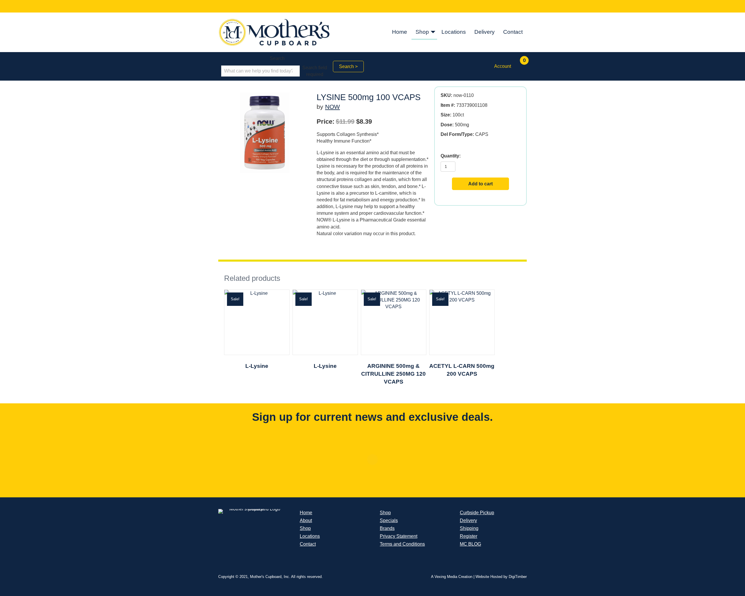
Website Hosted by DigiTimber (501, 576)
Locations (453, 32)
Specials (389, 520)
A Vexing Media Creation (451, 576)
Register (468, 536)
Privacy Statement (398, 536)
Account (502, 66)
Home (399, 32)
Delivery (484, 32)
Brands (387, 528)
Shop (422, 32)
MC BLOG (470, 544)
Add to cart (480, 183)
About (306, 520)
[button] (433, 32)
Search (277, 58)
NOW (332, 106)
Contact (513, 32)
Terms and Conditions (402, 544)
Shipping (469, 528)
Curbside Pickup (477, 512)
